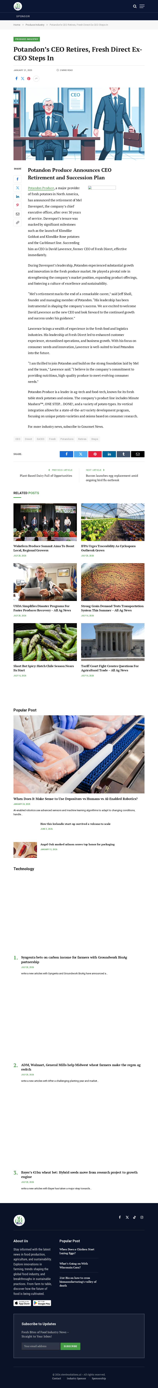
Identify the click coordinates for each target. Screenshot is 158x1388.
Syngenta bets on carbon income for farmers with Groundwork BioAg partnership (74, 959)
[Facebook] (17, 179)
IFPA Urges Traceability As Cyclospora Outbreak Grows (108, 548)
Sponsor (23, 16)
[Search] (134, 6)
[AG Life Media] (17, 6)
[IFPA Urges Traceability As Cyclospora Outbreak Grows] (113, 522)
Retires (82, 439)
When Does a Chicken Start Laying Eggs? (77, 1251)
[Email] (17, 214)
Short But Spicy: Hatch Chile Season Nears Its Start (43, 668)
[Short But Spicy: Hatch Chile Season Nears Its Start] (45, 642)
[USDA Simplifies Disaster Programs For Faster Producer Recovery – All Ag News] (45, 582)
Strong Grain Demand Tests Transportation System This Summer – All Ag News (112, 608)
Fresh (52, 439)
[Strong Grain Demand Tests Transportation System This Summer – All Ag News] (113, 582)
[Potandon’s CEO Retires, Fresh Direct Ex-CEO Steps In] (79, 124)
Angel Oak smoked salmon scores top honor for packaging (77, 844)
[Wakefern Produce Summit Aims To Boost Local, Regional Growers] (45, 522)
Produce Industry (26, 39)
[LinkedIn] (17, 196)
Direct (28, 439)
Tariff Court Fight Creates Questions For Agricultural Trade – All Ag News (110, 668)
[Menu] (142, 6)
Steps (94, 439)
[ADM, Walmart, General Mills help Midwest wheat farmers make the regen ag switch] (79, 1020)
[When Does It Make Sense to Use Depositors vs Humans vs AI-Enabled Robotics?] (79, 754)
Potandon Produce (41, 188)
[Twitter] (17, 188)
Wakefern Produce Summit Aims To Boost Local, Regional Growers (43, 548)
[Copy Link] (17, 222)
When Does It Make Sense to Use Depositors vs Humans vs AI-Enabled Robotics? (75, 799)
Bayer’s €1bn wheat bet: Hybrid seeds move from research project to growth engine (79, 1174)
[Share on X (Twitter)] (22, 79)
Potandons (67, 439)
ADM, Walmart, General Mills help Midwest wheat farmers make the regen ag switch (81, 1067)
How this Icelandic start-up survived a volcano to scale (75, 824)
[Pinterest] (17, 205)
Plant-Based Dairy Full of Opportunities (46, 476)
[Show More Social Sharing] (36, 79)
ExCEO (41, 439)
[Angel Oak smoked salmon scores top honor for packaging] (25, 850)
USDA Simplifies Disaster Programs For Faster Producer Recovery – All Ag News (42, 608)
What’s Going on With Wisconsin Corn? (74, 1265)
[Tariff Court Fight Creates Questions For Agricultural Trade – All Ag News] (113, 642)
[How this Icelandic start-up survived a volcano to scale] (25, 829)
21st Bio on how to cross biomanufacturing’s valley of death (78, 1281)
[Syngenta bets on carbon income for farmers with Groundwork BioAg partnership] (79, 913)
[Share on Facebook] (16, 79)
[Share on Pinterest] (29, 79)
